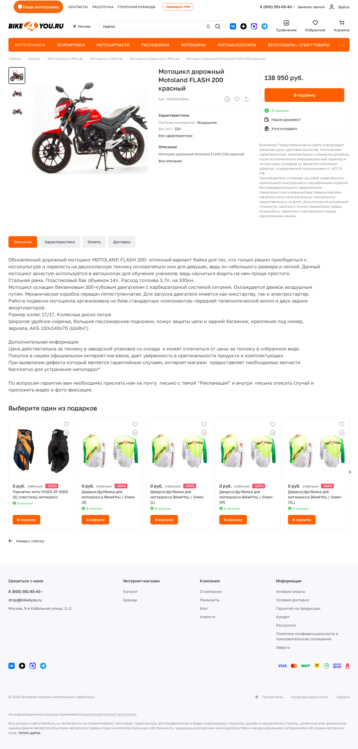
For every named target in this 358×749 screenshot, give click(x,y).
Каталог (130, 591)
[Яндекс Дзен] (243, 26)
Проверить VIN (178, 7)
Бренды (130, 600)
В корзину (304, 95)
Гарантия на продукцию (298, 608)
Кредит (283, 616)
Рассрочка (286, 625)
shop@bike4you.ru (25, 600)
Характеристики (59, 242)
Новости (207, 616)
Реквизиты (210, 600)
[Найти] (218, 26)
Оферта (283, 647)
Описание (23, 242)
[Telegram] (264, 26)
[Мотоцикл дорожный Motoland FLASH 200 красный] (90, 125)
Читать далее (29, 733)
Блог (204, 608)
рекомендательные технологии (109, 714)
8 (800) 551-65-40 (276, 6)
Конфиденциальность (309, 697)
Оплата (94, 242)
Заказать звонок (311, 7)
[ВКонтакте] (233, 26)
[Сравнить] (227, 99)
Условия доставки (292, 600)
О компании (211, 591)
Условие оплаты (290, 591)
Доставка (121, 242)
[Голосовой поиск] (208, 26)
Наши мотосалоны (41, 6)
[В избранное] (236, 99)
